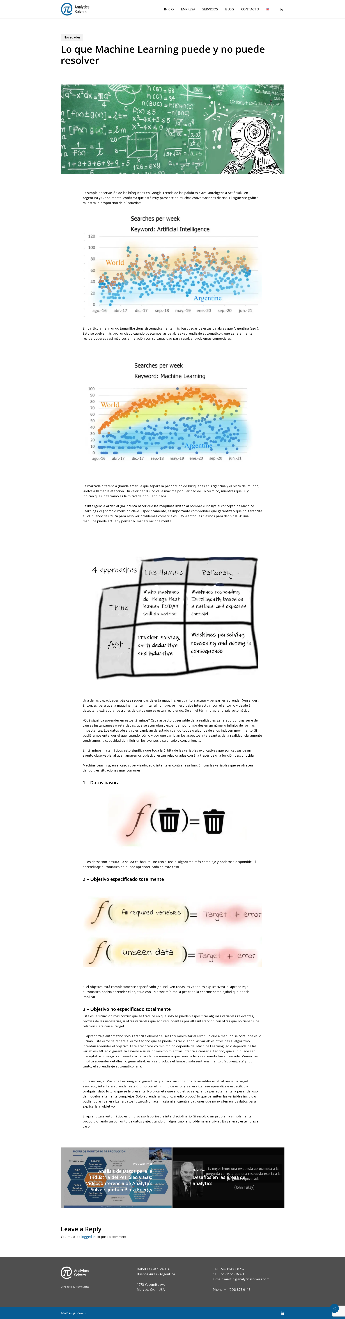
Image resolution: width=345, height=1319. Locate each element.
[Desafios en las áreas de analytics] (228, 1177)
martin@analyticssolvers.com (246, 1279)
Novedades (71, 37)
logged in (88, 1236)
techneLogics (82, 1286)
